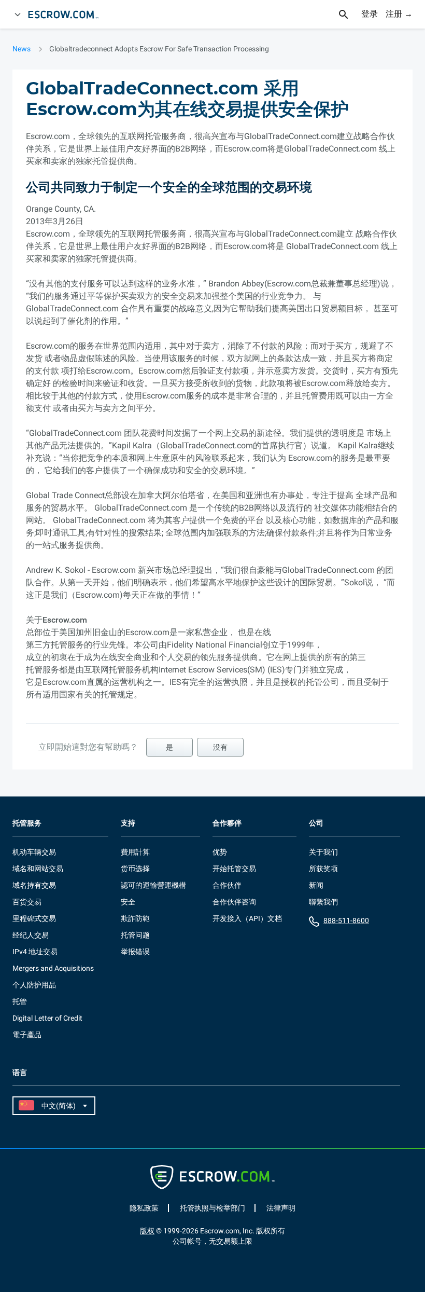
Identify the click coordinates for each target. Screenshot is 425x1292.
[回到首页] (68, 14)
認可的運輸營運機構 (153, 885)
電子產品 (26, 1034)
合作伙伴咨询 (234, 902)
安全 (128, 902)
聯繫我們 (323, 902)
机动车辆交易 (34, 852)
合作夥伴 (227, 823)
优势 (219, 852)
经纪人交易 (30, 935)
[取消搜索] (349, 14)
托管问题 (135, 935)
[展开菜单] (17, 14)
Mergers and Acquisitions (53, 968)
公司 (316, 823)
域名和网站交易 (37, 868)
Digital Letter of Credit (47, 1018)
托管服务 (26, 823)
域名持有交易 (34, 885)
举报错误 (135, 951)
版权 (147, 1231)
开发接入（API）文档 (247, 918)
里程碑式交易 (34, 918)
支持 (128, 823)
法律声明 (280, 1208)
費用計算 (135, 852)
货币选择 (135, 868)
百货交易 (26, 902)
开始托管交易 (234, 868)
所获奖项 (323, 868)
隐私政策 (144, 1208)
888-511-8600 (346, 920)
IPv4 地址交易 (35, 951)
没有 (220, 747)
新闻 (316, 885)
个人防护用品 (34, 985)
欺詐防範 (135, 918)
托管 (19, 1001)
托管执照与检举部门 (212, 1208)
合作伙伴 (227, 885)
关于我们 (323, 852)
